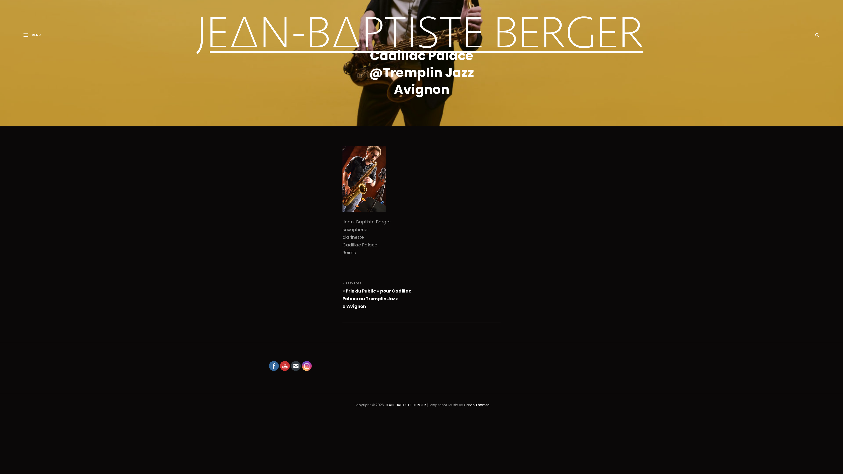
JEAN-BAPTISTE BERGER (405, 405)
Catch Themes (477, 405)
